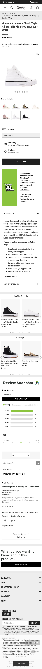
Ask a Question (21, 564)
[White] (16, 115)
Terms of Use (9, 631)
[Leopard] (25, 105)
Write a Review (21, 399)
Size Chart (10, 129)
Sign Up (6, 614)
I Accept (21, 663)
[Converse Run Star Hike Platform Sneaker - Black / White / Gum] (10, 350)
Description (9, 214)
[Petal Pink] (6, 115)
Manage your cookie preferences (22, 643)
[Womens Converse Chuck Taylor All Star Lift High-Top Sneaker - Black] (10, 308)
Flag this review (7, 525)
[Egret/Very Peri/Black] (35, 105)
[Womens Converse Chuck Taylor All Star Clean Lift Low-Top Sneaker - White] (31, 308)
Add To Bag (20, 162)
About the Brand (11, 284)
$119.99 (3, 368)
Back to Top (21, 537)
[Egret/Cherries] (6, 105)
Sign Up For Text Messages (12, 619)
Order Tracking (8, 2)
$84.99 (24, 327)
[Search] (11, 7)
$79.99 (24, 366)
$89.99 (3, 327)
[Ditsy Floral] (16, 105)
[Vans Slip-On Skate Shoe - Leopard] (31, 350)
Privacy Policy (20, 631)
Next (40, 316)
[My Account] (31, 7)
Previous (3, 317)
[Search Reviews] (38, 463)
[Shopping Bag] (37, 7)
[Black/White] (25, 115)
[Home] (21, 7)
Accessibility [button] (34, 2)
